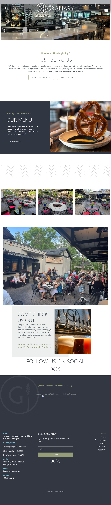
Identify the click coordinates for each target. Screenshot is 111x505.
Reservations (100, 440)
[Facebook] (53, 369)
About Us (102, 450)
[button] (106, 10)
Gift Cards (101, 446)
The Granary (71, 394)
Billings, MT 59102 (10, 464)
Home (103, 433)
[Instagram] (58, 369)
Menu (103, 437)
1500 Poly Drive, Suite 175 (13, 462)
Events (103, 443)
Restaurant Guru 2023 (44, 394)
